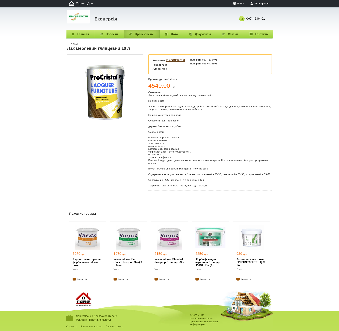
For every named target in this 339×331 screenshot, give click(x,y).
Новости (112, 34)
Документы (203, 34)
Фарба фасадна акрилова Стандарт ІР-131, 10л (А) (208, 262)
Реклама (81, 319)
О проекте (71, 326)
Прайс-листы (144, 34)
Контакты (262, 34)
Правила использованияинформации (204, 323)
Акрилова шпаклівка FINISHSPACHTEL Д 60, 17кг (251, 262)
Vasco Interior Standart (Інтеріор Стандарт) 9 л (169, 261)
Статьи (233, 34)
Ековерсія (175, 60)
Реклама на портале (91, 326)
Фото (174, 34)
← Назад (72, 43)
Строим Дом (84, 3)
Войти (240, 3)
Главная (83, 34)
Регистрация (262, 3)
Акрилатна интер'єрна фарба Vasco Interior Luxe (87, 262)
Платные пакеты (100, 319)
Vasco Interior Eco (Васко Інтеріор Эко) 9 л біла (128, 262)
